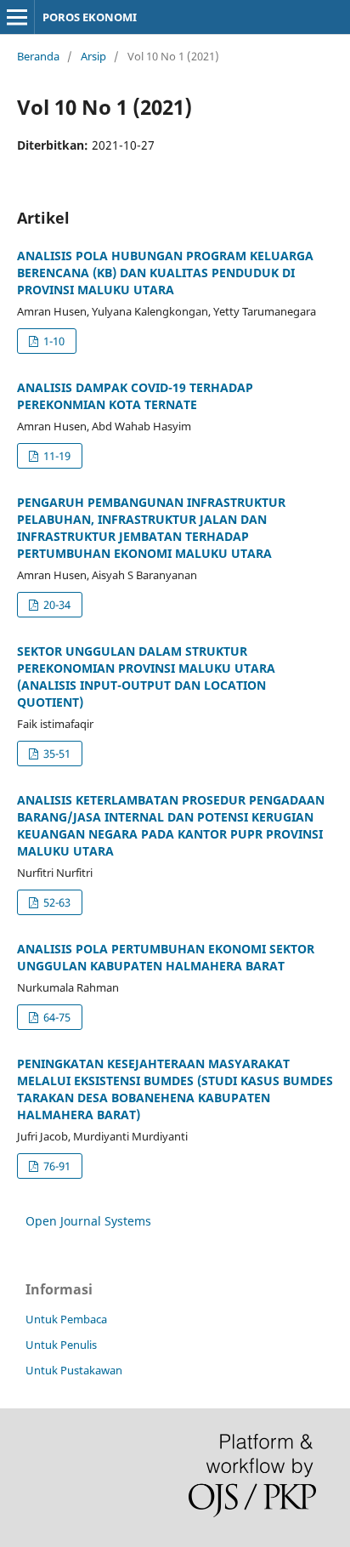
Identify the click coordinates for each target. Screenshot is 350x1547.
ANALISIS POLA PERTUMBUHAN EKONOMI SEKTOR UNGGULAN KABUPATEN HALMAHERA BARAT (165, 957)
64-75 (56, 1017)
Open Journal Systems (88, 1221)
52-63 (56, 902)
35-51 (56, 753)
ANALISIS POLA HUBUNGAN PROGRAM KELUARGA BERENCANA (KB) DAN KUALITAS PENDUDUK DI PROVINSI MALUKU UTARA (165, 272)
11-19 (56, 456)
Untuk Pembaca (66, 1319)
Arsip (93, 56)
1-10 (53, 341)
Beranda (38, 56)
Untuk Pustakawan (73, 1370)
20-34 (56, 604)
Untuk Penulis (61, 1344)
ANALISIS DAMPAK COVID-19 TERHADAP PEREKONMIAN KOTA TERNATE (135, 395)
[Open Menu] (17, 17)
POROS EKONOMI (89, 17)
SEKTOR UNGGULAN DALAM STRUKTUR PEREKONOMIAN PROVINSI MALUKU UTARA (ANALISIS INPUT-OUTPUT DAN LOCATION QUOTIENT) (146, 676)
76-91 (56, 1166)
